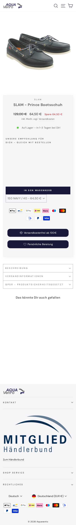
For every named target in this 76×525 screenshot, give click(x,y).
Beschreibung (16, 268)
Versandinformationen (24, 276)
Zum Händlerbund (13, 459)
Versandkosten (47, 119)
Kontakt (10, 402)
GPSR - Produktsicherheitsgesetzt (34, 284)
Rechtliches (13, 484)
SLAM (38, 99)
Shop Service (14, 472)
